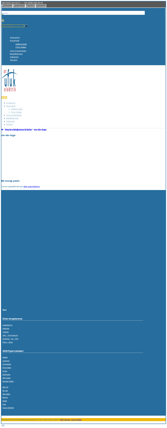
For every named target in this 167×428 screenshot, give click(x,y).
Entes (5, 371)
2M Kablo (6, 394)
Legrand (6, 361)
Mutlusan (6, 374)
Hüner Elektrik (8, 408)
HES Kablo (7, 378)
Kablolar (6, 328)
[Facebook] (3, 310)
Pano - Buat (8, 342)
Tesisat (6, 332)
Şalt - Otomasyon (10, 335)
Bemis (5, 397)
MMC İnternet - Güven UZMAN (71, 420)
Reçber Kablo (8, 381)
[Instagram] (5, 310)
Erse (4, 404)
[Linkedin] (4, 310)
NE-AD (5, 390)
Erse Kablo (7, 367)
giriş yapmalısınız (31, 186)
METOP (5, 387)
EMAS (5, 401)
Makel (5, 357)
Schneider (7, 364)
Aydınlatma (7, 325)
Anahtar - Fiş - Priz (10, 339)
